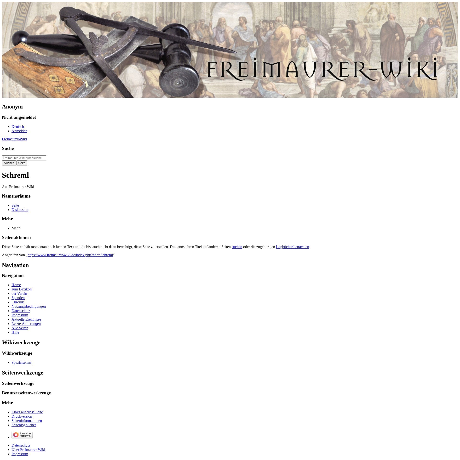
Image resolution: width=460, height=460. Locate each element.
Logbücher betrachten (292, 247)
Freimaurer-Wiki (14, 139)
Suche (8, 148)
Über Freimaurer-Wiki (28, 450)
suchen (237, 247)
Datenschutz (21, 445)
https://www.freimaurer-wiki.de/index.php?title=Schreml (70, 255)
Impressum (20, 454)
